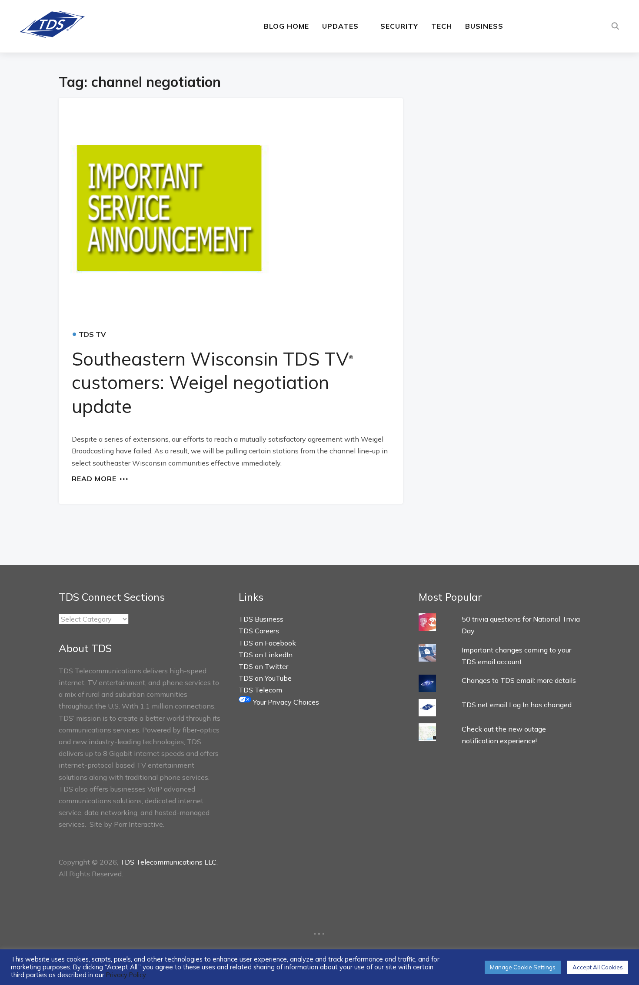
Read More (94, 478)
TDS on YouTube (265, 678)
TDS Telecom (260, 690)
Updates (340, 26)
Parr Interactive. (139, 824)
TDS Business (261, 619)
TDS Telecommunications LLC (168, 862)
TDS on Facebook (267, 643)
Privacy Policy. (126, 975)
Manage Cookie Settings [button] (523, 967)
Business (484, 26)
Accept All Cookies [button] (597, 967)
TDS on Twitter (263, 666)
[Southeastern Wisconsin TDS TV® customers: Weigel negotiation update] (231, 209)
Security (399, 26)
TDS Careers (259, 630)
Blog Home (286, 26)
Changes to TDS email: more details (519, 680)
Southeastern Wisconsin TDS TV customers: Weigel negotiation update (212, 382)
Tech (441, 26)
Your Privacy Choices (285, 702)
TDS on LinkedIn (266, 654)
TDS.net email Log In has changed (517, 704)
